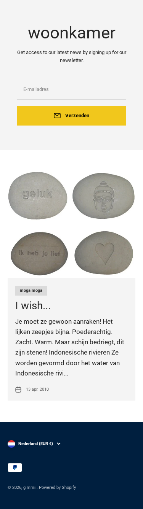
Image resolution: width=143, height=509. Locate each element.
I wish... (33, 305)
